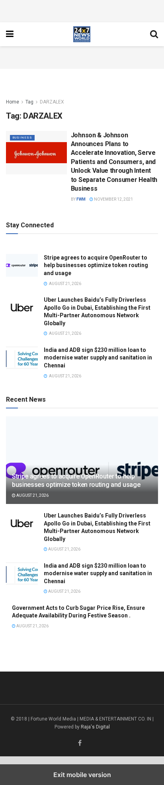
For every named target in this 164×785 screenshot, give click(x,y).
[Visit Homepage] (82, 34)
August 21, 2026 (32, 495)
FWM (81, 199)
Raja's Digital (95, 727)
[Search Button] (154, 34)
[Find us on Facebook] (80, 743)
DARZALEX (52, 102)
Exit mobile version (82, 775)
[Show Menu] (10, 34)
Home (12, 102)
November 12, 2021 (113, 199)
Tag (29, 102)
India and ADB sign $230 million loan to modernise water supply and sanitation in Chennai (98, 358)
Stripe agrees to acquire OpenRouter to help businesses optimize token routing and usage (96, 265)
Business (22, 137)
